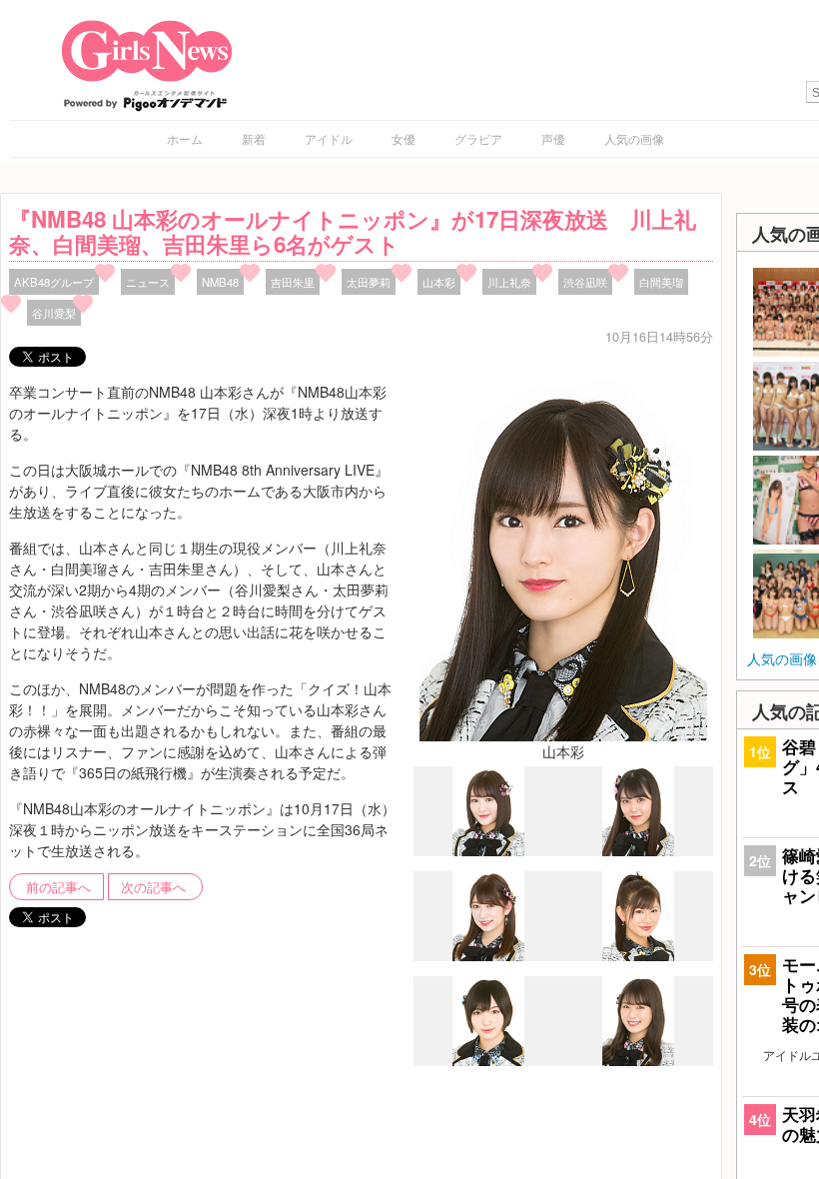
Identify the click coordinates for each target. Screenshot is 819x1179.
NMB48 (220, 282)
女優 (403, 138)
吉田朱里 (293, 282)
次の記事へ (153, 887)
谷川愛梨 (54, 313)
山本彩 (438, 282)
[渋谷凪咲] (638, 1060)
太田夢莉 (369, 282)
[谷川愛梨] (638, 955)
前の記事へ (58, 887)
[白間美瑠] (638, 850)
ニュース (148, 282)
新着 (254, 138)
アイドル (329, 138)
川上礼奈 (509, 282)
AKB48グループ (54, 282)
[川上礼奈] (488, 851)
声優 (553, 138)
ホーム (185, 138)
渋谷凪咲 (585, 282)
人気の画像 (634, 138)
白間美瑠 (661, 282)
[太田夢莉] (488, 1061)
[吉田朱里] (488, 956)
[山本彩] (563, 559)
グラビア (478, 138)
